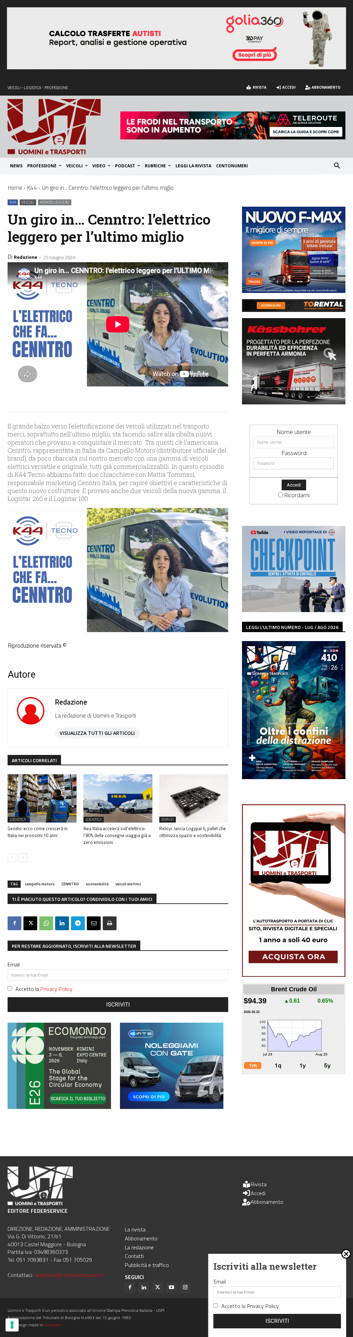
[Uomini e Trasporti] (64, 126)
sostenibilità (97, 884)
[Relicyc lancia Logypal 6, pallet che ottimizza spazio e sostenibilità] (193, 798)
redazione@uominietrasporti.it (69, 1275)
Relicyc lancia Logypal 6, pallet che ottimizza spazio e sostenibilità (192, 832)
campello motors (39, 884)
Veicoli (28, 202)
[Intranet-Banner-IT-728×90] (232, 137)
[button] (337, 166)
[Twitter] (157, 1287)
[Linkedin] (62, 923)
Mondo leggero (54, 202)
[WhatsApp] (46, 923)
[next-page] (23, 857)
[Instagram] (185, 1287)
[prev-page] (12, 857)
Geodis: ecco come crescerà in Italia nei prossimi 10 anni (38, 832)
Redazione (25, 256)
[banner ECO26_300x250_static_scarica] (59, 1107)
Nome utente (293, 432)
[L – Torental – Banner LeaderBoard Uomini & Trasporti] (293, 310)
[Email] (94, 923)
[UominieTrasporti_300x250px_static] (293, 402)
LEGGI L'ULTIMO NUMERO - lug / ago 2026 (292, 627)
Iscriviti (118, 1004)
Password (293, 453)
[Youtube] (171, 1287)
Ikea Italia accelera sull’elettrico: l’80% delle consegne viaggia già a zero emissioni (117, 835)
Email (14, 964)
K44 (32, 187)
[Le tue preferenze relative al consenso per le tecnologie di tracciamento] (12, 1324)
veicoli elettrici (128, 884)
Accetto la (44, 989)
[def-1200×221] (176, 67)
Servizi (167, 819)
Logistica (18, 819)
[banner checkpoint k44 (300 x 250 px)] (293, 610)
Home (15, 187)
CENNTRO (70, 884)
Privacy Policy (56, 989)
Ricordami (297, 495)
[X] (30, 923)
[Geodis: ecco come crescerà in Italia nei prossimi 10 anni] (42, 798)
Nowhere (52, 1324)
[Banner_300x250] (171, 1107)
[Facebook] (14, 923)
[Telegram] (78, 923)
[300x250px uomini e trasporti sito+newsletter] (293, 291)
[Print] (110, 923)
